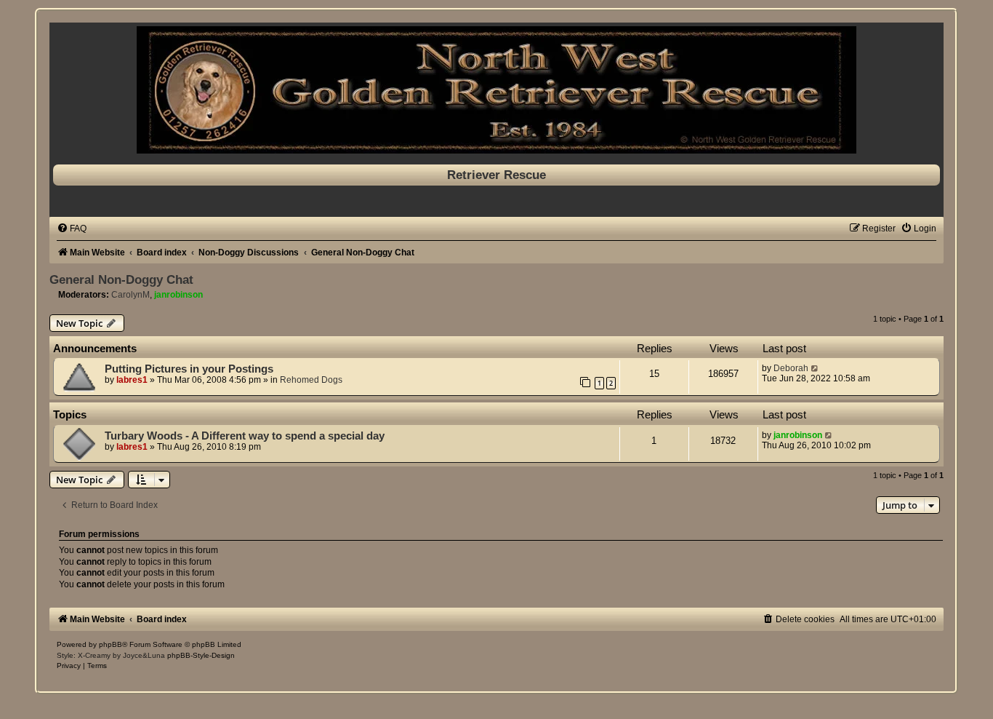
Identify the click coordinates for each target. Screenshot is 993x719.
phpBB (110, 644)
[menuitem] (72, 228)
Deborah (790, 368)
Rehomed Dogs (311, 380)
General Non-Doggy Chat (121, 279)
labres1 (132, 380)
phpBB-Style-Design (201, 655)
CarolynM (130, 295)
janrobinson (178, 295)
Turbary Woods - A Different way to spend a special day (245, 436)
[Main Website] (496, 90)
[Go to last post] (815, 368)
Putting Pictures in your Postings (189, 369)
